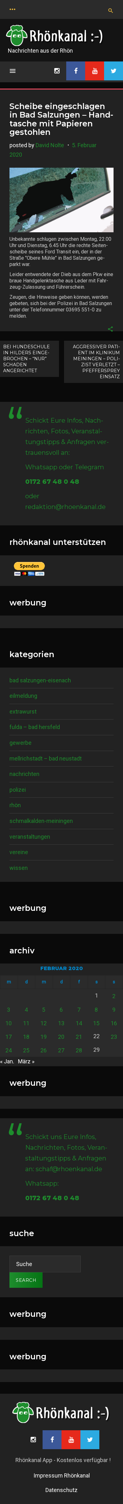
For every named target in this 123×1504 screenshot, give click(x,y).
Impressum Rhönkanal (61, 1475)
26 (43, 1050)
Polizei (17, 789)
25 (26, 1050)
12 (43, 1023)
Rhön (15, 805)
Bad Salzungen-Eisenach (40, 680)
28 (79, 1050)
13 (61, 1023)
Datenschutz (61, 1490)
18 (26, 1036)
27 (61, 1050)
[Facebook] (75, 70)
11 (26, 1023)
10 (8, 1023)
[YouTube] (94, 70)
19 (43, 1036)
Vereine (18, 852)
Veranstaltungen (29, 836)
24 (8, 1050)
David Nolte (50, 145)
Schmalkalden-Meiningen (41, 821)
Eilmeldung (23, 695)
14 (79, 1023)
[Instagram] (56, 70)
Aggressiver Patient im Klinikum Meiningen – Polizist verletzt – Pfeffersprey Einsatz (96, 361)
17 (8, 1036)
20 (61, 1036)
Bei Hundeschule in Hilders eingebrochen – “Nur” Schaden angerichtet (26, 358)
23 (114, 1036)
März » (26, 1061)
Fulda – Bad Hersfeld (34, 727)
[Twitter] (113, 70)
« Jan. (7, 1061)
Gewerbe (20, 742)
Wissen (18, 868)
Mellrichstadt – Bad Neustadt (45, 758)
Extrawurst (23, 711)
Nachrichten (24, 774)
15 (96, 1023)
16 (114, 1023)
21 (79, 1036)
